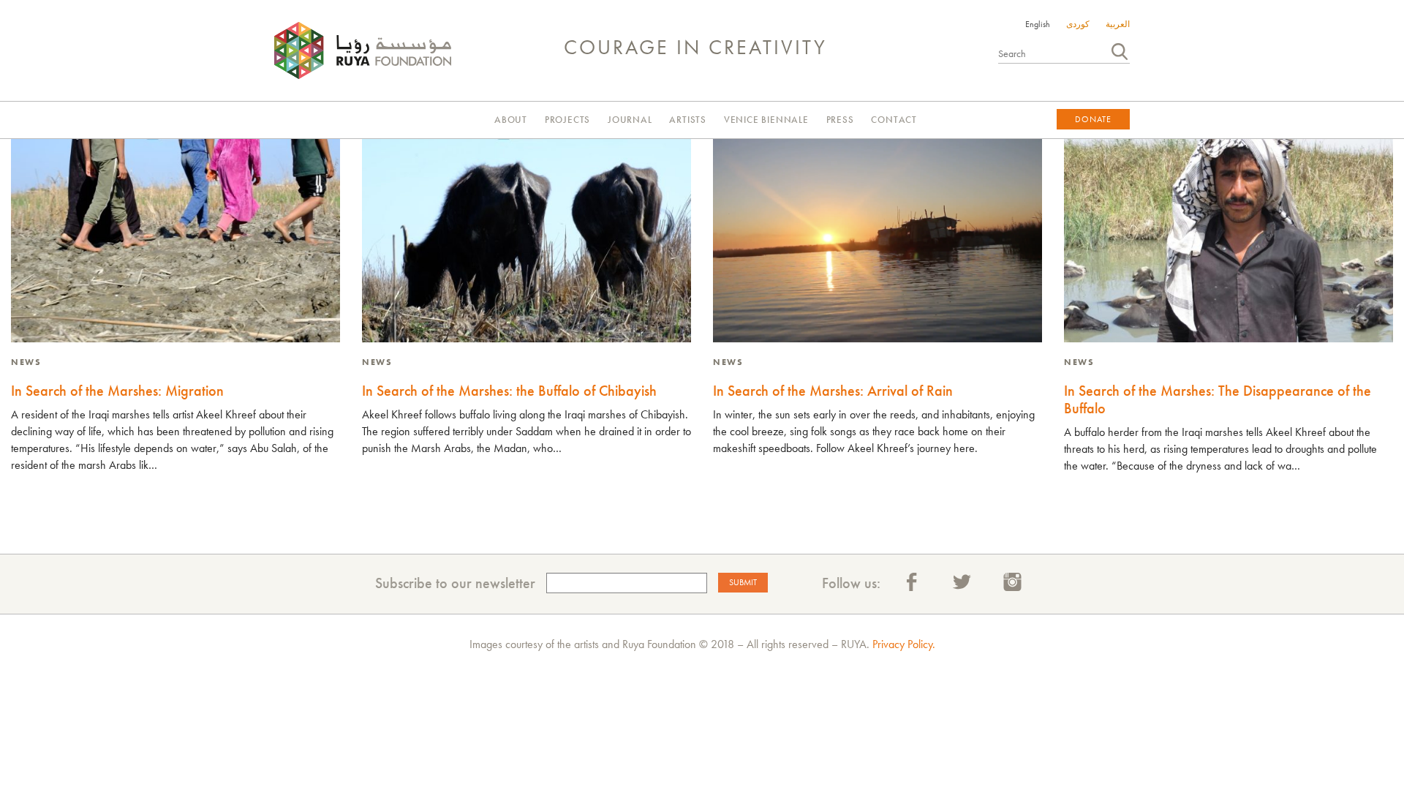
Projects (567, 119)
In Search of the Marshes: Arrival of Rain (833, 390)
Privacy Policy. (903, 644)
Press (840, 119)
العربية (1118, 24)
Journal (630, 119)
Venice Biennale (766, 119)
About (510, 119)
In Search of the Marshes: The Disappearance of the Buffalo (1217, 399)
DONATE (1093, 119)
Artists (687, 119)
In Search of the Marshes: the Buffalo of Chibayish (509, 390)
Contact (894, 119)
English (1037, 24)
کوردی (1078, 24)
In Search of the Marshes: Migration (117, 390)
